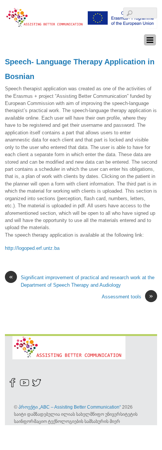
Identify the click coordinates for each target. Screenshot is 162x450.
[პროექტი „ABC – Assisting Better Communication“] (81, 24)
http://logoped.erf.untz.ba (32, 248)
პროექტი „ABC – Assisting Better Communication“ (69, 406)
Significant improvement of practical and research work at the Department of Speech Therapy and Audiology (81, 280)
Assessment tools (127, 296)
